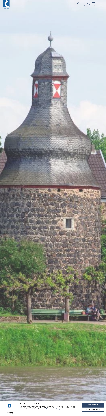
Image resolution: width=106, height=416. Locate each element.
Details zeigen (24, 413)
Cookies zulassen (93, 404)
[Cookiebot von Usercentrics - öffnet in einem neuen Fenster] (10, 413)
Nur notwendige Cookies (93, 409)
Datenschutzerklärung (53, 409)
